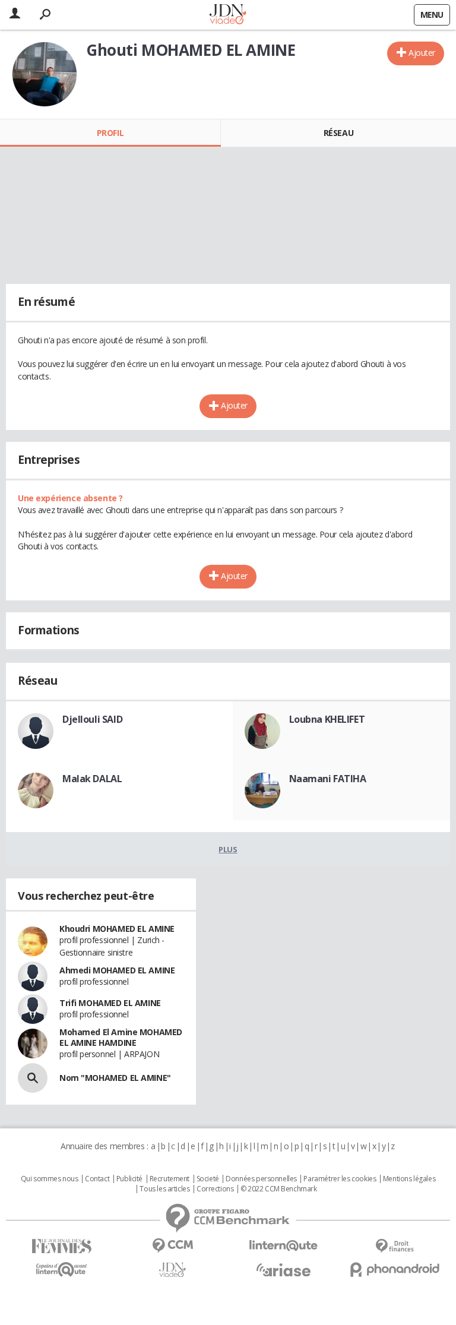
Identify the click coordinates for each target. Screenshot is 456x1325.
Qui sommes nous (49, 1179)
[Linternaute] (283, 1245)
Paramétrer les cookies (339, 1179)
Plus (227, 849)
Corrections (215, 1189)
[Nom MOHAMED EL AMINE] (33, 1078)
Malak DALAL (92, 778)
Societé (208, 1179)
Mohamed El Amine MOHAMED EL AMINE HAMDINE (120, 1037)
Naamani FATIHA (327, 778)
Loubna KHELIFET (327, 719)
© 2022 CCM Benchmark (278, 1189)
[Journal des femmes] (61, 1246)
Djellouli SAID (92, 719)
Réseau (338, 132)
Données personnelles (261, 1179)
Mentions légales (409, 1179)
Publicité (129, 1179)
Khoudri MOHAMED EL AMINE (117, 928)
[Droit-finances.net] (394, 1246)
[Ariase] (283, 1269)
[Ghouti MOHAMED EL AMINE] (44, 74)
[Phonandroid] (394, 1269)
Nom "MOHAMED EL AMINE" (115, 1077)
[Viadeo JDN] (172, 1270)
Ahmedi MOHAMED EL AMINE (117, 970)
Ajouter (421, 52)
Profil (110, 132)
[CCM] (172, 1245)
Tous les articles (164, 1189)
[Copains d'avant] (61, 1269)
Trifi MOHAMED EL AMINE (110, 1002)
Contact (97, 1179)
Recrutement (169, 1179)
